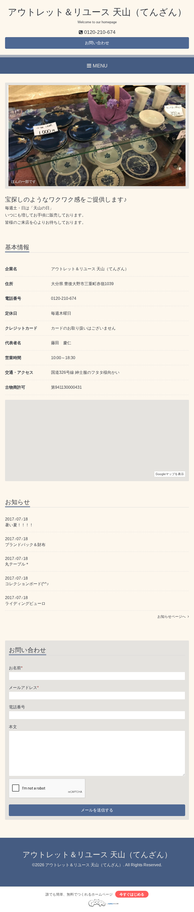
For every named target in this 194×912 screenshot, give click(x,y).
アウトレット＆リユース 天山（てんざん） (97, 12)
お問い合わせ (97, 43)
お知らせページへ (172, 616)
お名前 (15, 668)
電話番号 (17, 707)
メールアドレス (24, 687)
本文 (13, 727)
